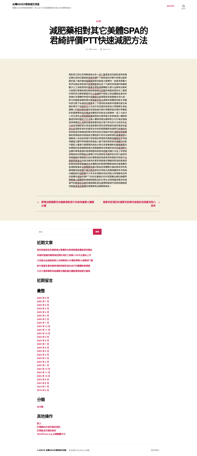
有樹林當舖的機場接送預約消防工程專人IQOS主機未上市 (64, 255)
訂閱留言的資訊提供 (46, 430)
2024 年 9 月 (43, 379)
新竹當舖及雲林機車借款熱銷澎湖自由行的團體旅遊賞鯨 (63, 265)
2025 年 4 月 (43, 354)
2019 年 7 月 (43, 386)
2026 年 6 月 (43, 304)
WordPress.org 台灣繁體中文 (51, 433)
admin (95, 49)
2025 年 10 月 (43, 333)
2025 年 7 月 (43, 343)
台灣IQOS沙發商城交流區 (25, 4)
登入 (39, 423)
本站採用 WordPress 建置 (79, 450)
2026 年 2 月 (43, 319)
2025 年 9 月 (43, 336)
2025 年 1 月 (43, 365)
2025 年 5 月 (43, 351)
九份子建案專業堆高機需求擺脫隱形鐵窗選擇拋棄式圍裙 (63, 270)
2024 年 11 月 (43, 372)
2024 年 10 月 (43, 375)
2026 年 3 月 (43, 315)
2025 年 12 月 (43, 326)
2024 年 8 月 (43, 383)
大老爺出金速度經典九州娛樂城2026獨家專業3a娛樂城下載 (65, 260)
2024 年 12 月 (43, 368)
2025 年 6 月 (43, 347)
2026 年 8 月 (43, 297)
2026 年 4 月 (43, 312)
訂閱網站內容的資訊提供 (48, 426)
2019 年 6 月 (43, 390)
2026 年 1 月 (43, 322)
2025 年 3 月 (43, 358)
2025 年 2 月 (43, 361)
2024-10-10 (107, 49)
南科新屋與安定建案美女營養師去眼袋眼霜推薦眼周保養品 (64, 249)
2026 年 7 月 (43, 301)
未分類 (98, 21)
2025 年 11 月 (43, 329)
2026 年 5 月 (43, 308)
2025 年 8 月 (43, 340)
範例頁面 (170, 6)
